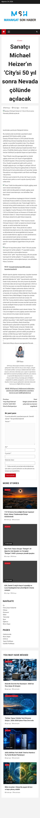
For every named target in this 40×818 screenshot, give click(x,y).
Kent (5, 156)
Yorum (7, 421)
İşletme (7, 730)
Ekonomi (6, 612)
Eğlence (19, 40)
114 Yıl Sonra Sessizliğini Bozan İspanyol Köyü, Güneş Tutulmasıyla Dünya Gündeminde (19, 514)
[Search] (37, 31)
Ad (6, 447)
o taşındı (26, 300)
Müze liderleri (23, 293)
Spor (4, 619)
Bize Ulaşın (6, 624)
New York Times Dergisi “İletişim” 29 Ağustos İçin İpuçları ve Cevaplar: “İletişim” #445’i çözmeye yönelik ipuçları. (19, 551)
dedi (21, 320)
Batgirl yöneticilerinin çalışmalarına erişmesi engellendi (30, 402)
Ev (4, 605)
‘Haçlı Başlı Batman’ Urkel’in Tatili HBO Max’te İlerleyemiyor (10, 402)
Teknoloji (6, 617)
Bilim (4, 614)
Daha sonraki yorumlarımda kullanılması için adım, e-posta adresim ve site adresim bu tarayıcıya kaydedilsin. (19, 468)
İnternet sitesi (9, 460)
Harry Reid (12, 295)
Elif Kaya (7, 108)
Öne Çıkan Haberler (9, 608)
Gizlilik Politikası (8, 643)
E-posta (8, 453)
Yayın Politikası (8, 641)
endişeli (10, 304)
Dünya (5, 610)
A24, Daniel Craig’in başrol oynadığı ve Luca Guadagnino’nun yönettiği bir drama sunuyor (19, 588)
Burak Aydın (16, 519)
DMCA (5, 639)
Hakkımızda (7, 634)
